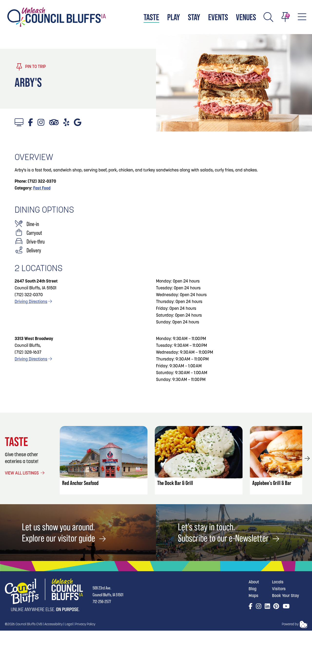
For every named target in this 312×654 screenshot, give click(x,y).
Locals (277, 582)
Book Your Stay (285, 596)
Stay (194, 17)
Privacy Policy (85, 624)
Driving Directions (31, 302)
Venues (246, 17)
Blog (252, 589)
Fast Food (41, 188)
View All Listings (22, 473)
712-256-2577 (102, 601)
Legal (69, 624)
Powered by (290, 624)
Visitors (279, 589)
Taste (151, 17)
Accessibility (53, 624)
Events (218, 17)
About (254, 582)
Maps (253, 596)
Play (173, 17)
